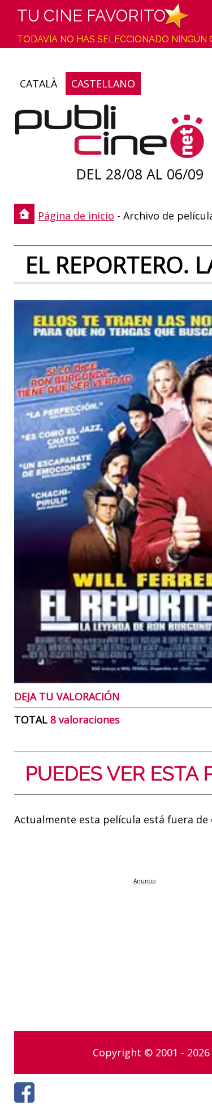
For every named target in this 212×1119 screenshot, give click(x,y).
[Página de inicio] (109, 134)
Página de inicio (76, 215)
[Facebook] (27, 1105)
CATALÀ (38, 83)
